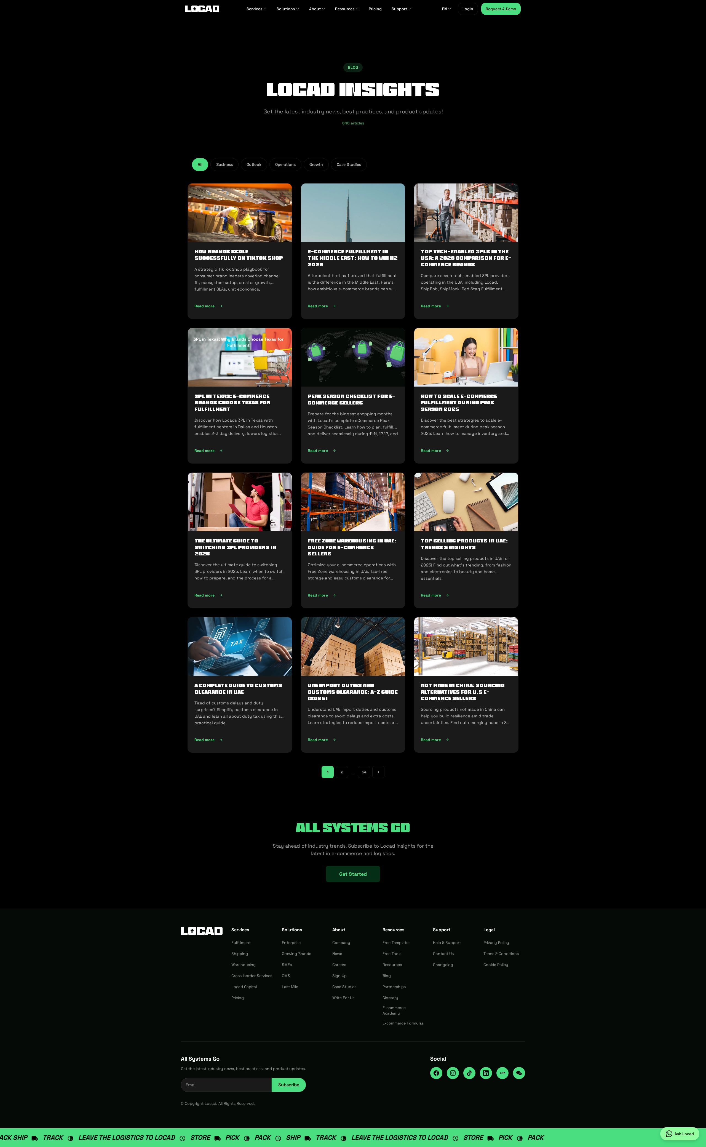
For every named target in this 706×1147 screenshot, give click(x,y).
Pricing (375, 8)
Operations (285, 164)
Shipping (239, 953)
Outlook (254, 164)
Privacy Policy (496, 942)
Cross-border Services (251, 975)
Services (254, 8)
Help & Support (447, 942)
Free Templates (396, 942)
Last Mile (290, 986)
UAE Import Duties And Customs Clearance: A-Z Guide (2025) (353, 692)
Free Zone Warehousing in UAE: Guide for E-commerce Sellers (352, 547)
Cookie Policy (495, 964)
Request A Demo (501, 8)
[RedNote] (502, 1073)
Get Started (353, 874)
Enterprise (291, 942)
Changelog (443, 964)
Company (341, 942)
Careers (339, 964)
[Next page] (378, 772)
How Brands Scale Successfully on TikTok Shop (238, 254)
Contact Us (443, 953)
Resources (344, 8)
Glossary (390, 997)
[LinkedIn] (486, 1073)
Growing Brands (296, 953)
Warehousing (243, 964)
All (200, 164)
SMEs (287, 964)
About (315, 8)
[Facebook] (436, 1073)
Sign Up (339, 975)
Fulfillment (241, 942)
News (337, 953)
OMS (286, 975)
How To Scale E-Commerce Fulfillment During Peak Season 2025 (459, 403)
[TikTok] (469, 1073)
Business (224, 164)
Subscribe (288, 1085)
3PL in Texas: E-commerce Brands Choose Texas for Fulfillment (232, 403)
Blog (387, 975)
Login (467, 8)
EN (444, 8)
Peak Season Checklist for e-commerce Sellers (351, 399)
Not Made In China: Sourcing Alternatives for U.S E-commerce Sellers (463, 692)
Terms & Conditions (501, 953)
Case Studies (349, 164)
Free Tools (392, 953)
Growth (316, 164)
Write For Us (343, 997)
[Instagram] (453, 1073)
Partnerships (394, 986)
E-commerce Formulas (403, 1023)
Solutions (286, 8)
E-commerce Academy (394, 1010)
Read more (238, 307)
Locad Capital (244, 986)
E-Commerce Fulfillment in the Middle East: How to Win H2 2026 (353, 258)
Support (399, 8)
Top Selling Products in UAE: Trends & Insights (464, 544)
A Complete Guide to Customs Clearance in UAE (238, 688)
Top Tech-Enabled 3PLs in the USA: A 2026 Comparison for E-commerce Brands (466, 258)
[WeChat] (519, 1073)
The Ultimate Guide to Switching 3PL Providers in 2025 (235, 547)
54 (364, 772)
